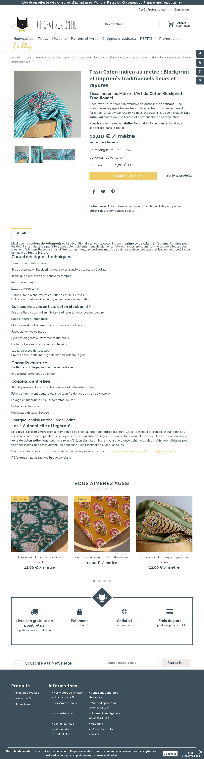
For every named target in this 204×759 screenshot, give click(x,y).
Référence (19, 457)
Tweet (103, 191)
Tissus (43, 39)
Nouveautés (23, 39)
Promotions (168, 39)
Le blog (22, 45)
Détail (21, 233)
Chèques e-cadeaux (119, 39)
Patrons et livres (84, 39)
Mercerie (59, 39)
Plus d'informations (190, 753)
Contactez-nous (64, 723)
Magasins (97, 723)
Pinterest (112, 191)
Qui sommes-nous (65, 703)
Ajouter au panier (123, 176)
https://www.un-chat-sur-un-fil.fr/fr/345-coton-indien (141, 451)
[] (156, 24)
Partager (93, 191)
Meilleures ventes (27, 692)
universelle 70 (36, 373)
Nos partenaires (64, 713)
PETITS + (147, 39)
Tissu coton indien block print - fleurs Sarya (102, 557)
